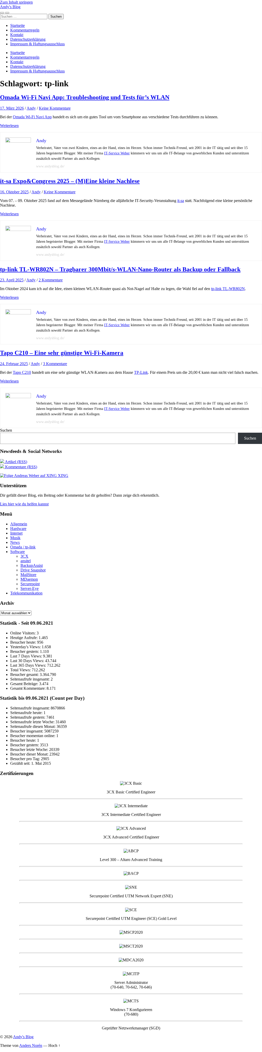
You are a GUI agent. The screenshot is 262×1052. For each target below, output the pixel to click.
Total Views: (21, 670)
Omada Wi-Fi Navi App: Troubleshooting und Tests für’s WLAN (84, 97)
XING (62, 475)
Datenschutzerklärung (28, 39)
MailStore (28, 574)
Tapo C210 (22, 372)
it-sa (180, 200)
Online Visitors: (23, 633)
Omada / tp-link (23, 547)
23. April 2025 (12, 280)
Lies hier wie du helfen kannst (24, 504)
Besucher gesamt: (25, 674)
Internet (16, 533)
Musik (15, 538)
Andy (31, 108)
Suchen (6, 430)
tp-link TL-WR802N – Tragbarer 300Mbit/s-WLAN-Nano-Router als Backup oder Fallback (120, 269)
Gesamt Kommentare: (28, 688)
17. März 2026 (12, 108)
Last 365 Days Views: (28, 665)
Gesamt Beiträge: (24, 684)
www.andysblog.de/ (50, 166)
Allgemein (18, 524)
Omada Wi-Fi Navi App (32, 117)
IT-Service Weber (117, 153)
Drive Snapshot (33, 570)
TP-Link (141, 372)
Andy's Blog (10, 7)
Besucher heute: (23, 642)
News (15, 542)
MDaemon (29, 579)
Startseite (17, 25)
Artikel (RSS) (15, 462)
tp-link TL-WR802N (228, 288)
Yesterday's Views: (26, 647)
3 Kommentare (55, 364)
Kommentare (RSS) (20, 467)
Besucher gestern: (25, 651)
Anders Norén (30, 1045)
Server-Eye (29, 588)
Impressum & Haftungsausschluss (37, 44)
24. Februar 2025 (14, 364)
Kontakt (16, 35)
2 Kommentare (51, 280)
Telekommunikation (26, 593)
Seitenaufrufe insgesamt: (30, 679)
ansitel (25, 561)
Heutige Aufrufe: (24, 637)
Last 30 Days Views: (27, 660)
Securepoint (30, 584)
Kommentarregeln (24, 30)
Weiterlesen (9, 125)
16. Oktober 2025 (14, 192)
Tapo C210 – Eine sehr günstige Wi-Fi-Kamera (61, 352)
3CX (24, 556)
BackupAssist (31, 565)
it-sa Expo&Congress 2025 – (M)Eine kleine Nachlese (70, 181)
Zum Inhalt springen (16, 2)
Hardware (18, 528)
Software (17, 551)
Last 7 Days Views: (26, 656)
